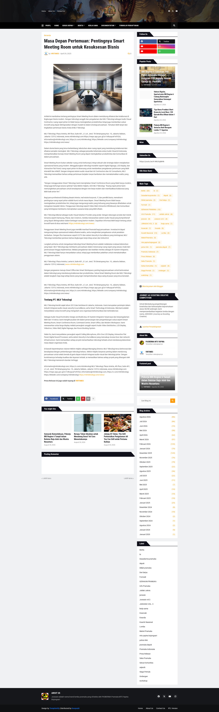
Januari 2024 (157, 530)
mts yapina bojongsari (150, 242)
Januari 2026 (157, 449)
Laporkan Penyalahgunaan (151, 327)
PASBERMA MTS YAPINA (155, 342)
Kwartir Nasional (149, 233)
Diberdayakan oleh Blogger (152, 286)
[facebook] (169, 11)
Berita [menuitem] (80, 25)
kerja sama (166, 224)
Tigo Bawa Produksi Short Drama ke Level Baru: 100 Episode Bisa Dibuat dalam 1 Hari (164, 113)
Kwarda (159, 228)
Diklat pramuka (148, 200)
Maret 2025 (157, 494)
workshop (146, 275)
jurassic (145, 219)
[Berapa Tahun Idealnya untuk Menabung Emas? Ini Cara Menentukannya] (87, 423)
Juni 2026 (157, 426)
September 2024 (157, 521)
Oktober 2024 (157, 516)
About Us (51, 11)
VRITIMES (149, 352)
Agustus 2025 (157, 471)
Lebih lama (128, 478)
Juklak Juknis (165, 214)
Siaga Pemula (147, 271)
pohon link (146, 247)
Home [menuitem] (56, 25)
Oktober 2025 (157, 462)
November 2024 (157, 512)
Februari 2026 (157, 444)
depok (167, 195)
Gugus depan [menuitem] (67, 25)
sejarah (165, 266)
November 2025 (157, 458)
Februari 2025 (157, 498)
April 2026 (157, 435)
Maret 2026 (157, 439)
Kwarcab (146, 228)
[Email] (88, 399)
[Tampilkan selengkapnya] (93, 399)
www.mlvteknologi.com (74, 264)
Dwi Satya (164, 200)
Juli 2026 (157, 421)
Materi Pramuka (148, 238)
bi (156, 191)
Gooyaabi (75, 708)
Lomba (165, 233)
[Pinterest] (83, 399)
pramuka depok (163, 247)
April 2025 (157, 489)
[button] (43, 25)
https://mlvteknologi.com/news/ (81, 223)
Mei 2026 (157, 430)
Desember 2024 (157, 507)
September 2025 (157, 467)
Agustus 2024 (157, 525)
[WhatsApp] (78, 399)
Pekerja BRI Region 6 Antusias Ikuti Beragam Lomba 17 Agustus (162, 127)
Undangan (163, 271)
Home (44, 11)
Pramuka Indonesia (149, 252)
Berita (145, 191)
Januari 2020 (157, 534)
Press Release (148, 256)
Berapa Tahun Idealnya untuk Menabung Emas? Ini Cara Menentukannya (86, 436)
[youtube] (177, 11)
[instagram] (166, 46)
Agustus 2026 (157, 417)
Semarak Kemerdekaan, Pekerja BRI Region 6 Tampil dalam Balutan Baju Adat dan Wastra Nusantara (57, 438)
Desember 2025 (157, 453)
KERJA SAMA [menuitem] (93, 25)
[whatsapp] (166, 51)
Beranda (47, 35)
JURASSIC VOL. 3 (149, 224)
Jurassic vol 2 (160, 219)
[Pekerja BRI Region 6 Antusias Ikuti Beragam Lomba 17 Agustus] (146, 128)
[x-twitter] (173, 11)
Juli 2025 (157, 476)
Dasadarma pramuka (150, 195)
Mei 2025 (157, 485)
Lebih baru (47, 478)
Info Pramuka (148, 214)
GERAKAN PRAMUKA (150, 209)
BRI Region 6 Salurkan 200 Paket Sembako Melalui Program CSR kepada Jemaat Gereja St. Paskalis (156, 76)
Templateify (54, 708)
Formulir (145, 205)
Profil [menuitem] (48, 25)
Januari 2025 (157, 503)
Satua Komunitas (149, 266)
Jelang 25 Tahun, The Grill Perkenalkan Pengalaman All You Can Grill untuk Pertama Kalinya (116, 438)
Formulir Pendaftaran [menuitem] (129, 25)
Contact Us (61, 11)
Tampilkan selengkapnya (154, 344)
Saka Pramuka (148, 261)
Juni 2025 (157, 480)
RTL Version (173, 708)
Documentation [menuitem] (107, 25)
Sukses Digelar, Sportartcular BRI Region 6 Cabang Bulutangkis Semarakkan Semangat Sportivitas (164, 97)
